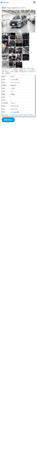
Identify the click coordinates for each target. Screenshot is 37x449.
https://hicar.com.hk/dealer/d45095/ (21, 115)
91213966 (13, 112)
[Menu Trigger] (34, 2)
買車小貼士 (8, 120)
